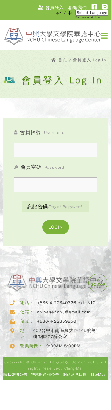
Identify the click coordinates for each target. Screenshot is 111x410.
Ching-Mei (73, 368)
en (59, 13)
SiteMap (98, 374)
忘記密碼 (54, 207)
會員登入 (54, 7)
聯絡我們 (77, 7)
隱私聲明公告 (15, 374)
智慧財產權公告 (45, 374)
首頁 (62, 60)
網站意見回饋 (75, 374)
